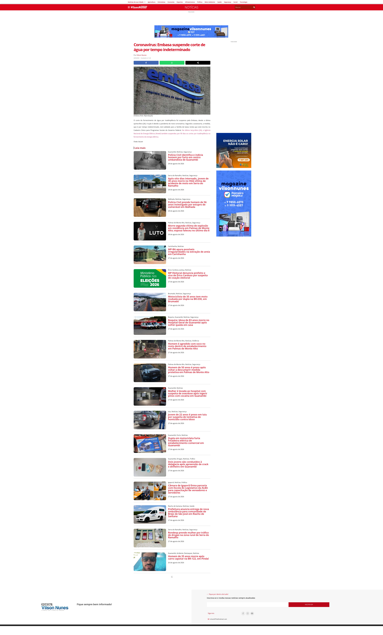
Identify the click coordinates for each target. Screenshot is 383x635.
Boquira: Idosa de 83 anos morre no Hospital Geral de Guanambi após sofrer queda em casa (188, 322)
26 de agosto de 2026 (176, 563)
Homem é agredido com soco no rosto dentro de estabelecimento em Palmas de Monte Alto (187, 346)
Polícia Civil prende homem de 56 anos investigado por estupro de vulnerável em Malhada (187, 204)
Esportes (180, 2)
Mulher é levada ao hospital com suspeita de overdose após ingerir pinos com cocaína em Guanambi (187, 393)
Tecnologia (243, 2)
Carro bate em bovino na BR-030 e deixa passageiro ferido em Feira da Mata (188, 605)
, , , (183, 317)
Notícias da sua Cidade (135, 2)
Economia (171, 2)
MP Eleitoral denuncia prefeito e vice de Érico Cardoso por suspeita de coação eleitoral (188, 275)
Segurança (227, 2)
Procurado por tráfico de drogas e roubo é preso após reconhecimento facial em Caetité (189, 624)
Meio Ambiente (210, 2)
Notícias (191, 7)
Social (235, 2)
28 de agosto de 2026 (176, 164)
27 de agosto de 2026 (176, 258)
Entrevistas (161, 2)
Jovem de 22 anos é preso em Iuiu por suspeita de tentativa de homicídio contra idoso (187, 417)
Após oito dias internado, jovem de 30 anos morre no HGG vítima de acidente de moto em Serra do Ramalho (188, 182)
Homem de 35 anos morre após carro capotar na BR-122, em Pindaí (188, 557)
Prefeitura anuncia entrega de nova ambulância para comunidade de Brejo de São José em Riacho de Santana (188, 512)
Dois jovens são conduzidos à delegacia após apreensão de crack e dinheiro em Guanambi (188, 464)
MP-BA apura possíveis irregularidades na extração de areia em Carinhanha (189, 252)
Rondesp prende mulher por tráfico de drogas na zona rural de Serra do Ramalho (188, 535)
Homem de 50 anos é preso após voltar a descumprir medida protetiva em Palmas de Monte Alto (188, 370)
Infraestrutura (190, 2)
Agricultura (151, 2)
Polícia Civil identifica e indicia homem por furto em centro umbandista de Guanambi (185, 157)
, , (180, 152)
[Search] (254, 7)
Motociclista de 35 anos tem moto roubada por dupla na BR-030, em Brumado (188, 299)
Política (199, 2)
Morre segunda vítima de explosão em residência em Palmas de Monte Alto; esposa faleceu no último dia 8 (188, 228)
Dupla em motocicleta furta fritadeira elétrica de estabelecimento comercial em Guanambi (186, 441)
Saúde (219, 2)
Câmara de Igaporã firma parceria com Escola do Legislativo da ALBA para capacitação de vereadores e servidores (188, 489)
